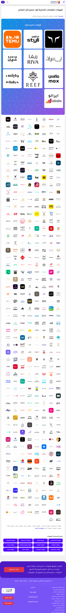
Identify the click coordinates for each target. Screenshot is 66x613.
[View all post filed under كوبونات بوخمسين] (8, 315)
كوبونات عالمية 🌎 (40, 549)
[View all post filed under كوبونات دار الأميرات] (51, 279)
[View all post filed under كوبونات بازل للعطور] (29, 410)
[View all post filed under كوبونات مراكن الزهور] (15, 206)
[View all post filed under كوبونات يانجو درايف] (51, 461)
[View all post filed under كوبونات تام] (37, 286)
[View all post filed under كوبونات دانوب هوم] (15, 330)
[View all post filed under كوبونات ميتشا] (22, 468)
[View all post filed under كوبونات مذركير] (29, 192)
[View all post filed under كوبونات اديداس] (22, 308)
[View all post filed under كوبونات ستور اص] (15, 446)
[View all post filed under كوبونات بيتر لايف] (22, 505)
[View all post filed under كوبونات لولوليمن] (51, 286)
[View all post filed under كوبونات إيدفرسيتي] (15, 286)
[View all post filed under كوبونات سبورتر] (29, 512)
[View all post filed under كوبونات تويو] (58, 163)
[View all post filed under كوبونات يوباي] (58, 228)
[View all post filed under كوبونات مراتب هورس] (22, 301)
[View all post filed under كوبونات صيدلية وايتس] (12, 78)
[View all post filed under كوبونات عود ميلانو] (37, 119)
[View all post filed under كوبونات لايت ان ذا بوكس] (37, 352)
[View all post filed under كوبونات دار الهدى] (29, 294)
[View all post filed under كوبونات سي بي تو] (51, 330)
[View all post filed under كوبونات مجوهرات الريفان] (44, 476)
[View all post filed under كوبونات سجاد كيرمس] (44, 359)
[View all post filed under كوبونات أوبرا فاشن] (44, 286)
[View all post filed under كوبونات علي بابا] (22, 192)
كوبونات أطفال (40, 540)
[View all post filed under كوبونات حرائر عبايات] (22, 199)
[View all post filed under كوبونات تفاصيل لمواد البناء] (44, 221)
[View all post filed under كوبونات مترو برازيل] (15, 476)
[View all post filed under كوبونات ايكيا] (37, 134)
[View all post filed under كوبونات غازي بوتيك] (15, 403)
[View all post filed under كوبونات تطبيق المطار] (44, 490)
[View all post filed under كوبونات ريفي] (37, 490)
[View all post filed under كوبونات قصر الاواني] (15, 396)
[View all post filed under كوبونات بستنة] (58, 134)
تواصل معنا (33, 592)
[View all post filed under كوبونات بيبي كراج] (29, 330)
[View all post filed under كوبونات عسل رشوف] (15, 163)
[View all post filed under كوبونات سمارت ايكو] (58, 439)
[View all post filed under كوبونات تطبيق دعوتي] (58, 461)
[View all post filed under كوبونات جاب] (22, 425)
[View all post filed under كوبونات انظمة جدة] (29, 359)
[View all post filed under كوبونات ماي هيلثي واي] (44, 126)
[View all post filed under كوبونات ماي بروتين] (29, 134)
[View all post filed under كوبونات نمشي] (37, 308)
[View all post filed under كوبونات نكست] (51, 396)
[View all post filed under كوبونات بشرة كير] (44, 184)
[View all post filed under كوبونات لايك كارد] (51, 148)
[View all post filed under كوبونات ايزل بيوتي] (44, 468)
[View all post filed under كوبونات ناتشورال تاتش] (8, 483)
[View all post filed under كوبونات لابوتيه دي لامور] (37, 235)
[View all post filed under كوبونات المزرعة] (29, 483)
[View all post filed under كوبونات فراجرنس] (15, 221)
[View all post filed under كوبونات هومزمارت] (22, 315)
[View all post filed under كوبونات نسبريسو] (44, 417)
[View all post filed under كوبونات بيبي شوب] (58, 126)
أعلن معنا (3, 2)
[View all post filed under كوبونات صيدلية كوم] (44, 192)
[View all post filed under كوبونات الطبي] (8, 432)
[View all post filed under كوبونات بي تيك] (8, 403)
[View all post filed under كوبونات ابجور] (44, 483)
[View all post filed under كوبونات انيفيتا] (44, 425)
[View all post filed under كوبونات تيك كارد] (22, 170)
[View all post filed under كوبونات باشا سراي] (37, 374)
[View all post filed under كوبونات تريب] (22, 476)
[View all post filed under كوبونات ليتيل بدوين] (51, 126)
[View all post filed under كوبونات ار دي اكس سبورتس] (37, 359)
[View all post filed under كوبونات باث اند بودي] (29, 119)
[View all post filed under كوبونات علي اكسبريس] (22, 184)
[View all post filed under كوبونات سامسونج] (44, 330)
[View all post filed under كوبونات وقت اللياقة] (15, 366)
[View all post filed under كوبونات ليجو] (51, 228)
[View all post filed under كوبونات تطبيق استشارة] (44, 315)
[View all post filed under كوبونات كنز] (29, 432)
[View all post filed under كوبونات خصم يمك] (15, 294)
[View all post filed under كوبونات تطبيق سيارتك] (51, 519)
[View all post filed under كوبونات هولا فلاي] (29, 454)
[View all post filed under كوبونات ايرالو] (53, 98)
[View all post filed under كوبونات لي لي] (22, 126)
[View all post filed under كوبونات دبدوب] (58, 192)
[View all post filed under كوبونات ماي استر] (58, 315)
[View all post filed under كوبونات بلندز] (22, 177)
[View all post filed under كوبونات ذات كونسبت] (58, 519)
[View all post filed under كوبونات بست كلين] (37, 243)
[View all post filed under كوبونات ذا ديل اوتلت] (29, 468)
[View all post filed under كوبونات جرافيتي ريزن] (58, 446)
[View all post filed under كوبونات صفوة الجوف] (8, 163)
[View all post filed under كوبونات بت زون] (58, 206)
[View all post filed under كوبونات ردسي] (58, 476)
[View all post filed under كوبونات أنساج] (37, 345)
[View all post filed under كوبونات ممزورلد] (22, 512)
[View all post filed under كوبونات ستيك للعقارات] (15, 308)
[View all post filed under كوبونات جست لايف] (29, 141)
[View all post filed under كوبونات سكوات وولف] (53, 39)
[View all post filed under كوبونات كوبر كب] (58, 345)
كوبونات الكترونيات (10, 540)
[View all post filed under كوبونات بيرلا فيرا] (15, 141)
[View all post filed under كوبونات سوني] (44, 155)
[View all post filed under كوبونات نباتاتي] (37, 170)
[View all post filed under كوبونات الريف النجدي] (22, 374)
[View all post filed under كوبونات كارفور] (15, 439)
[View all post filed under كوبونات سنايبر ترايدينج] (58, 468)
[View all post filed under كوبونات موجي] (29, 388)
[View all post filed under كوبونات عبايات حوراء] (29, 446)
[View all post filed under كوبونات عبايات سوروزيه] (44, 206)
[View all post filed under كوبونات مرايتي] (37, 199)
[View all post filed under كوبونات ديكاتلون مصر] (37, 315)
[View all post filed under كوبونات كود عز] (51, 505)
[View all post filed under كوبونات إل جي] (51, 439)
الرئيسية (61, 16)
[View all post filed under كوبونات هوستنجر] (22, 432)
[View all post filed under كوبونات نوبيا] (8, 214)
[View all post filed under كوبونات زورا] (22, 163)
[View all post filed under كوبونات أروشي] (8, 279)
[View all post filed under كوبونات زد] (8, 352)
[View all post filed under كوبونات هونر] (58, 381)
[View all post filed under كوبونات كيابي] (8, 366)
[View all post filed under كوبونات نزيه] (37, 388)
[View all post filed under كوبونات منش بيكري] (51, 454)
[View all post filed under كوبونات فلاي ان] (29, 272)
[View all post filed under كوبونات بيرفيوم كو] (37, 250)
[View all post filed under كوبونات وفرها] (15, 250)
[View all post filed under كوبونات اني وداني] (51, 490)
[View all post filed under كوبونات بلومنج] (8, 337)
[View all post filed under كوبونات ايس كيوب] (8, 505)
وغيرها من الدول (39, 528)
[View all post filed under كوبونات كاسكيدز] (22, 250)
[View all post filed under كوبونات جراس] (15, 454)
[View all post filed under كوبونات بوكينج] (15, 461)
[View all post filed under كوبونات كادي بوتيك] (44, 461)
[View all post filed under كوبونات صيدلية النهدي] (37, 279)
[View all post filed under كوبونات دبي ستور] (37, 366)
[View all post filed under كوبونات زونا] (22, 206)
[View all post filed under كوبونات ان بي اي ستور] (15, 468)
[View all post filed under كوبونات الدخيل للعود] (37, 257)
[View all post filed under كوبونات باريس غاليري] (29, 170)
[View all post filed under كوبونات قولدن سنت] (58, 432)
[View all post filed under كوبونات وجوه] (58, 425)
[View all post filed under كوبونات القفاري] (37, 221)
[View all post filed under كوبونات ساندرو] (51, 199)
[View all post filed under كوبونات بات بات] (22, 119)
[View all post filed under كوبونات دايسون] (29, 439)
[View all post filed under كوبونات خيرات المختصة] (29, 250)
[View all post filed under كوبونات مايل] (29, 497)
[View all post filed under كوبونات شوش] (22, 439)
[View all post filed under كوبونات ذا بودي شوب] (29, 490)
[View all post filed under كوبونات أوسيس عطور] (58, 279)
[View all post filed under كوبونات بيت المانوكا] (29, 374)
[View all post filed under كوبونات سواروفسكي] (58, 184)
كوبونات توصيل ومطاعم (25, 545)
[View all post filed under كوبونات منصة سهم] (29, 403)
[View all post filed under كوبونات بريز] (15, 148)
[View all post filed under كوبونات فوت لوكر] (22, 148)
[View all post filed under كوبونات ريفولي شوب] (44, 243)
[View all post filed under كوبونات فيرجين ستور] (37, 265)
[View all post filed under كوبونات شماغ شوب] (51, 265)
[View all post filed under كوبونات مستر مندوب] (22, 381)
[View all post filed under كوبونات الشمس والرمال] (29, 301)
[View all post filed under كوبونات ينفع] (15, 265)
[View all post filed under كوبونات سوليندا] (44, 388)
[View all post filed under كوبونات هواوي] (44, 352)
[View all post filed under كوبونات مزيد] (44, 294)
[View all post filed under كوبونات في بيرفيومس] (58, 294)
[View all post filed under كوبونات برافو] (37, 396)
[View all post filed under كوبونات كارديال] (58, 250)
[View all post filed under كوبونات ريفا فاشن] (33, 59)
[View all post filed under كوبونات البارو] (44, 439)
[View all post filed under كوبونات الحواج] (37, 337)
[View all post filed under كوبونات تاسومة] (8, 359)
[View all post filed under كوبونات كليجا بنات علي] (29, 184)
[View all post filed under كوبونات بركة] (51, 512)
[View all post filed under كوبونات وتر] (29, 228)
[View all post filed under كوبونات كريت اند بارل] (15, 134)
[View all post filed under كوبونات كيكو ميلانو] (37, 301)
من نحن (33, 587)
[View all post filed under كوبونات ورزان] (51, 301)
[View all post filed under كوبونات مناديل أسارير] (8, 345)
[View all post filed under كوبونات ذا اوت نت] (37, 505)
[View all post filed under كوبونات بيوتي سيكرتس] (44, 454)
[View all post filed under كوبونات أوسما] (8, 396)
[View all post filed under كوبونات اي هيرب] (22, 497)
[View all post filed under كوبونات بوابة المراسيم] (58, 337)
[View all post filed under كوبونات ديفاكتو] (15, 497)
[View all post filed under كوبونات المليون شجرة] (58, 490)
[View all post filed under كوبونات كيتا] (37, 148)
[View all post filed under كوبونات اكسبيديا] (29, 257)
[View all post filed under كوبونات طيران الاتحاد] (58, 265)
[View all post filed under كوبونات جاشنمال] (58, 148)
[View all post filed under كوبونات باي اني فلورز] (8, 468)
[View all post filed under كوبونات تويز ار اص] (51, 119)
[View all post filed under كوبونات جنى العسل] (58, 308)
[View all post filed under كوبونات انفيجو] (37, 454)
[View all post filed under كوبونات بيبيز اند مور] (29, 155)
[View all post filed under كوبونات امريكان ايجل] (15, 177)
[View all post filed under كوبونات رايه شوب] (29, 163)
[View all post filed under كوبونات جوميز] (44, 250)
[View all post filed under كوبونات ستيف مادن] (8, 323)
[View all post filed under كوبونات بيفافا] (51, 468)
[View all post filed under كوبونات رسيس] (8, 221)
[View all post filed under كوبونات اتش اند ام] (15, 214)
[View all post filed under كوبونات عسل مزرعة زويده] (58, 286)
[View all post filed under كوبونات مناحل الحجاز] (44, 337)
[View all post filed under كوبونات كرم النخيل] (22, 243)
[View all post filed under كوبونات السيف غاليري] (22, 155)
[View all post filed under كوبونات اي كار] (44, 381)
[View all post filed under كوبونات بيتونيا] (22, 359)
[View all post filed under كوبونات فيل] (37, 177)
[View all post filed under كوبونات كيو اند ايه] (37, 126)
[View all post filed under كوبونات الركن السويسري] (29, 206)
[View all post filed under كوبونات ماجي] (8, 476)
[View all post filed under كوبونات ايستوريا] (44, 446)
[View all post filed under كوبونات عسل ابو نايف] (44, 199)
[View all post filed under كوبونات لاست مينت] (51, 410)
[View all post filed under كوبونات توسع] (15, 490)
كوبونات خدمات (10, 545)
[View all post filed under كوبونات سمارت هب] (15, 512)
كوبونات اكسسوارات (25, 540)
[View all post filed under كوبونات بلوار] (58, 512)
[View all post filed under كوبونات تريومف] (15, 505)
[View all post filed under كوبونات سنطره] (51, 483)
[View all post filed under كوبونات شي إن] (12, 59)
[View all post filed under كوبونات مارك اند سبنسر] (15, 381)
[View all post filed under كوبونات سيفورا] (22, 396)
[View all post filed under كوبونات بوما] (37, 155)
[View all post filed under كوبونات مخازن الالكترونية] (44, 141)
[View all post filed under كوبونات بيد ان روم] (37, 432)
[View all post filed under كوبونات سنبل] (44, 396)
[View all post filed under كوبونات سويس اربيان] (51, 163)
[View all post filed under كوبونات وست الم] (8, 308)
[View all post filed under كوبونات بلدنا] (8, 235)
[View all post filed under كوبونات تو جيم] (58, 403)
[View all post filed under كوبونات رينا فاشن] (8, 388)
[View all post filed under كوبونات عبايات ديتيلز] (29, 366)
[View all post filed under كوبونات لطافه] (8, 461)
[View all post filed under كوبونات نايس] (22, 454)
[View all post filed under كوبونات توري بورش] (29, 315)
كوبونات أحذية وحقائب (56, 540)
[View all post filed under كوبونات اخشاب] (22, 417)
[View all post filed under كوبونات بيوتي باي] (44, 170)
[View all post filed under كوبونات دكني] (58, 366)
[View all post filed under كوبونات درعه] (8, 439)
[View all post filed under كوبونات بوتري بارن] (15, 483)
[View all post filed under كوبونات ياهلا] (8, 497)
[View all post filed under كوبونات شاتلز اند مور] (15, 257)
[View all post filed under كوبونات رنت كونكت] (8, 454)
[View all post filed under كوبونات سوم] (58, 497)
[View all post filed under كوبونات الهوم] (22, 352)
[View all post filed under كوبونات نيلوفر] (15, 170)
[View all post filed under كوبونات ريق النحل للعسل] (8, 512)
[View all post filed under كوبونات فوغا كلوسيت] (37, 330)
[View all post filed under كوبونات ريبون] (58, 214)
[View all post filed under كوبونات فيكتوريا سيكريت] (22, 446)
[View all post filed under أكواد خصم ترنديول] (29, 461)
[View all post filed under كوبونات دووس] (8, 330)
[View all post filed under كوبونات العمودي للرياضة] (58, 388)
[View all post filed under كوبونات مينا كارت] (51, 403)
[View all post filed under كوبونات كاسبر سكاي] (44, 272)
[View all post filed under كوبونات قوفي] (29, 352)
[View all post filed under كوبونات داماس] (15, 235)
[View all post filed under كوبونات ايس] (22, 366)
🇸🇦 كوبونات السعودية (7, 590)
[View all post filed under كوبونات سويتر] (22, 265)
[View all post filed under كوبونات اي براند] (8, 374)
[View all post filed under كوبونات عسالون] (22, 490)
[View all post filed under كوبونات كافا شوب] (22, 214)
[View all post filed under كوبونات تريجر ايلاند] (58, 141)
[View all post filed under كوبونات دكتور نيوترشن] (51, 235)
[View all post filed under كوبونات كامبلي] (37, 381)
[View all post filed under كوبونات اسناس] (37, 192)
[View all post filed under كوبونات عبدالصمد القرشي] (15, 199)
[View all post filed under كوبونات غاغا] (8, 177)
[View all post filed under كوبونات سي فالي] (51, 315)
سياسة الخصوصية (33, 602)
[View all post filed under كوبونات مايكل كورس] (29, 148)
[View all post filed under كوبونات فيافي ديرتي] (44, 265)
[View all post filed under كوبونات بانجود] (15, 126)
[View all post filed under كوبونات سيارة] (58, 243)
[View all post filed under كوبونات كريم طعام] (8, 272)
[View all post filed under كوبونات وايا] (8, 170)
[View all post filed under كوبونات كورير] (22, 286)
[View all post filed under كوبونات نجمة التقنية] (51, 381)
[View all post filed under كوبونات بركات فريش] (58, 483)
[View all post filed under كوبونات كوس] (51, 417)
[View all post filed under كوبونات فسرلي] (8, 134)
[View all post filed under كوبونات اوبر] (51, 432)
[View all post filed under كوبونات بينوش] (22, 257)
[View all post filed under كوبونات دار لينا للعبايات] (29, 425)
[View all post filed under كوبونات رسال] (8, 381)
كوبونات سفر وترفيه (55, 549)
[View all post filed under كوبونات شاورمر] (22, 323)
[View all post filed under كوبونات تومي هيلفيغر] (37, 417)
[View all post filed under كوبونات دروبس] (15, 388)
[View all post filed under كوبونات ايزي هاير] (44, 235)
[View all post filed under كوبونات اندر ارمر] (22, 141)
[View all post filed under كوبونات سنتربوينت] (51, 366)
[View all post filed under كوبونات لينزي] (51, 221)
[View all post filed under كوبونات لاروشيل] (58, 359)
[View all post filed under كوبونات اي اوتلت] (51, 337)
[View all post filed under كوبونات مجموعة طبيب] (8, 301)
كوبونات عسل (10, 549)
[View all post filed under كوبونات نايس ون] (37, 446)
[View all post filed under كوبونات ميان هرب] (58, 177)
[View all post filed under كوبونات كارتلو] (15, 315)
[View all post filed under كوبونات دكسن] (22, 461)
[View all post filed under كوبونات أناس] (8, 228)
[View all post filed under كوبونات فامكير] (51, 388)
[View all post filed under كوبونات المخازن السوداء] (15, 425)
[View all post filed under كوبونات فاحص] (8, 286)
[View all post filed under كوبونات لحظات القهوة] (37, 439)
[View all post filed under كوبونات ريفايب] (29, 417)
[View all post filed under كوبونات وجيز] (8, 155)
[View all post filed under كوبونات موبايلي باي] (51, 308)
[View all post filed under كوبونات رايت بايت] (8, 294)
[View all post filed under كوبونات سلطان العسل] (29, 235)
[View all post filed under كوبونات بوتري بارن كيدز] (51, 250)
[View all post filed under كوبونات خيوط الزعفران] (15, 410)
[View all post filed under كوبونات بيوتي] (51, 446)
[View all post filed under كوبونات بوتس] (15, 359)
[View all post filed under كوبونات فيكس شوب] (51, 425)
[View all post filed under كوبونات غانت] (44, 148)
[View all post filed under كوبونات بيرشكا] (15, 432)
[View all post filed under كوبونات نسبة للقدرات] (44, 497)
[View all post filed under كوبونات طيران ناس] (29, 323)
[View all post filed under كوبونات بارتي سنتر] (22, 410)
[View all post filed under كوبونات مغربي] (51, 257)
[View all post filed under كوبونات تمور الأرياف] (37, 228)
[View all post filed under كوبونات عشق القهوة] (15, 279)
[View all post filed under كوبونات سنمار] (29, 243)
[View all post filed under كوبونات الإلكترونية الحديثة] (44, 163)
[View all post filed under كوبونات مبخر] (37, 206)
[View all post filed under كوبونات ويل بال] (37, 403)
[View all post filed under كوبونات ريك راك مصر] (15, 192)
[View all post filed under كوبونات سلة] (58, 170)
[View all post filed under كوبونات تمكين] (29, 476)
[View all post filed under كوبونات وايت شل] (37, 163)
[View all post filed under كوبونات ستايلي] (33, 39)
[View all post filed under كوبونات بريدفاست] (8, 141)
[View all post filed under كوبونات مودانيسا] (58, 410)
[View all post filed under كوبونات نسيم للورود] (51, 352)
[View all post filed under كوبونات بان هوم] (44, 432)
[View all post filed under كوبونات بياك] (8, 410)
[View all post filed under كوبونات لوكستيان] (29, 279)
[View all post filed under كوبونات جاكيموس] (58, 374)
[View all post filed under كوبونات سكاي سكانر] (58, 119)
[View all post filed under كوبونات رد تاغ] (37, 476)
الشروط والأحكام (33, 597)
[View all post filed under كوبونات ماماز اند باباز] (51, 170)
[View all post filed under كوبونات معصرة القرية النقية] (29, 308)
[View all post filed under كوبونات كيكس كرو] (15, 228)
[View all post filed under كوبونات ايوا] (15, 323)
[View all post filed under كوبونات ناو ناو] (51, 374)
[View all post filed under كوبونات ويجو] (29, 177)
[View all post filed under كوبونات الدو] (22, 345)
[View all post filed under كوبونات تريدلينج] (58, 454)
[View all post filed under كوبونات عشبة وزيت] (8, 446)
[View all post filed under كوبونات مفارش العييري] (8, 184)
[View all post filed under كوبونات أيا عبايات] (53, 59)
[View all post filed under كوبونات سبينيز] (29, 214)
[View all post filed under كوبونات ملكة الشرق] (51, 243)
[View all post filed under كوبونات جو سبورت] (58, 396)
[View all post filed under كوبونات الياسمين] (8, 206)
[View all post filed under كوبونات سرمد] (58, 272)
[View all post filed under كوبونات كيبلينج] (44, 279)
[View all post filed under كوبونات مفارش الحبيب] (29, 505)
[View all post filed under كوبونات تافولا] (44, 308)
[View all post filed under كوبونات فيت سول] (58, 155)
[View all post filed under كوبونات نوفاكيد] (15, 352)
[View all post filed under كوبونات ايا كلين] (51, 345)
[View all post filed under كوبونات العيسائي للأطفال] (8, 148)
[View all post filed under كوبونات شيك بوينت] (37, 461)
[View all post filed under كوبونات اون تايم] (29, 337)
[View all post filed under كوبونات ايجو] (44, 323)
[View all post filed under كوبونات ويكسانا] (58, 235)
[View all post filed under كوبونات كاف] (29, 126)
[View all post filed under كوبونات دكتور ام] (51, 155)
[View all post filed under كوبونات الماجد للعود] (22, 294)
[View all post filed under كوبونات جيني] (51, 272)
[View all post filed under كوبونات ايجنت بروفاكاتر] (58, 199)
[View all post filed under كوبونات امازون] (44, 301)
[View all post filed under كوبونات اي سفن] (22, 272)
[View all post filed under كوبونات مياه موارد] (15, 374)
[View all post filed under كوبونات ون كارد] (51, 214)
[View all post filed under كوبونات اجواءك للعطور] (15, 119)
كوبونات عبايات (25, 549)
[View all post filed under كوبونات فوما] (8, 243)
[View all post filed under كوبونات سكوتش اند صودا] (44, 512)
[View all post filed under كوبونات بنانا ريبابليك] (58, 417)
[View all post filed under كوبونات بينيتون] (8, 417)
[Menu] (64, 2)
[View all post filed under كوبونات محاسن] (37, 425)
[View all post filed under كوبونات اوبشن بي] (29, 265)
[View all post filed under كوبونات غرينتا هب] (58, 257)
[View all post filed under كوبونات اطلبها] (51, 184)
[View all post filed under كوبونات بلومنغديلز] (37, 497)
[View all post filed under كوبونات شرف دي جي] (15, 417)
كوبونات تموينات (40, 545)
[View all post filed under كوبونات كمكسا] (8, 199)
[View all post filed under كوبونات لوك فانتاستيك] (37, 272)
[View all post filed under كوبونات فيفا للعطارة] (8, 250)
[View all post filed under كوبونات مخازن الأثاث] (29, 199)
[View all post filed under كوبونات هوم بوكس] (22, 221)
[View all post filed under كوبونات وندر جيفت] (29, 381)
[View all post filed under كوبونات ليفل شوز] (44, 257)
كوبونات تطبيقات (55, 545)
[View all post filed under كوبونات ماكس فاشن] (53, 78)
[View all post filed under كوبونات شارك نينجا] (44, 505)
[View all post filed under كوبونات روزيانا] (51, 192)
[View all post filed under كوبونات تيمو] (12, 39)
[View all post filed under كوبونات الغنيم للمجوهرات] (44, 403)
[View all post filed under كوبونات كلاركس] (44, 134)
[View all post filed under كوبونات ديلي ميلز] (29, 396)
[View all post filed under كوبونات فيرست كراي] (22, 134)
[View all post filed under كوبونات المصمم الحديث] (8, 257)
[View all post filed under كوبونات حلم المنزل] (51, 294)
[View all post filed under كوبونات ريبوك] (15, 301)
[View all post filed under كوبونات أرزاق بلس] (37, 184)
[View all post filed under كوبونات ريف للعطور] (33, 78)
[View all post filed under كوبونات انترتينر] (8, 265)
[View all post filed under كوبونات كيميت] (8, 126)
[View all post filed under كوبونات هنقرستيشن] (44, 177)
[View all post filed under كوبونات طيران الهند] (58, 352)
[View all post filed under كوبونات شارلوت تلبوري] (15, 337)
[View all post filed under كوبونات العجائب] (58, 330)
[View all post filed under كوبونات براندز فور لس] (22, 330)
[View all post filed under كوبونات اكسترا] (22, 337)
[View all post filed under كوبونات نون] (37, 214)
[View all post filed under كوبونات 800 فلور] (22, 388)
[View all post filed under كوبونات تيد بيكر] (51, 134)
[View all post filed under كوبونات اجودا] (22, 228)
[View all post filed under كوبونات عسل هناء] (44, 228)
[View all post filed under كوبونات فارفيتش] (37, 512)
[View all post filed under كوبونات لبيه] (58, 505)
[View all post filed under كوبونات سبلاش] (58, 221)
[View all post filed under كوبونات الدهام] (37, 483)
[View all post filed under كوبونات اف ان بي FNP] (37, 468)
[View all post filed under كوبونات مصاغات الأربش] (29, 221)
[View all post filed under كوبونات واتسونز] (15, 184)
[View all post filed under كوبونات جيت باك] (44, 345)
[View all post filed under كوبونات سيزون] (8, 425)
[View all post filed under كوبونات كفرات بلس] (29, 286)
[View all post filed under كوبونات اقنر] (15, 243)
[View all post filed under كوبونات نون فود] (51, 206)
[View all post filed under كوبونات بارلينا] (37, 410)
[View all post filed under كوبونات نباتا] (37, 141)
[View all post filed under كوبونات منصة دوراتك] (8, 119)
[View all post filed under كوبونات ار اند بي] (58, 323)
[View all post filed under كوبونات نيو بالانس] (22, 235)
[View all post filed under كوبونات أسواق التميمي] (22, 483)
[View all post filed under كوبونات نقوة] (29, 345)
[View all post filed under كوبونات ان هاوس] (44, 366)
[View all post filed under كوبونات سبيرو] (15, 345)
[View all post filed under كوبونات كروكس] (37, 323)
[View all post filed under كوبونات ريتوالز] (15, 272)
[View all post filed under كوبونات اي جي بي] (44, 374)
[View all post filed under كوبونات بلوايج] (15, 155)
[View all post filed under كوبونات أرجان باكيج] (44, 214)
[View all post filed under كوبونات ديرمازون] (8, 192)
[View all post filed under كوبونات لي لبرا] (44, 119)
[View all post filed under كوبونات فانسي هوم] (37, 294)
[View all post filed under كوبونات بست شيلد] (22, 403)
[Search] (7, 2)
